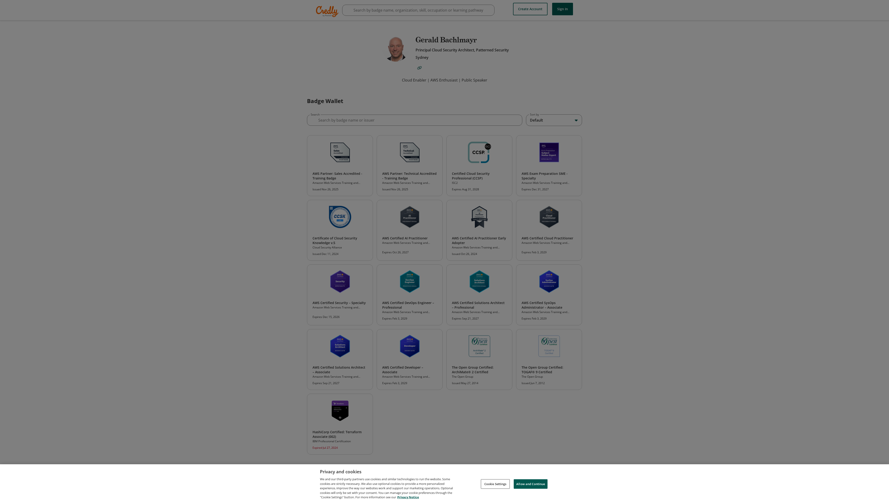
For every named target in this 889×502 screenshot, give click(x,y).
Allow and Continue (530, 484)
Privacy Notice (408, 497)
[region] (444, 483)
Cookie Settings (495, 484)
